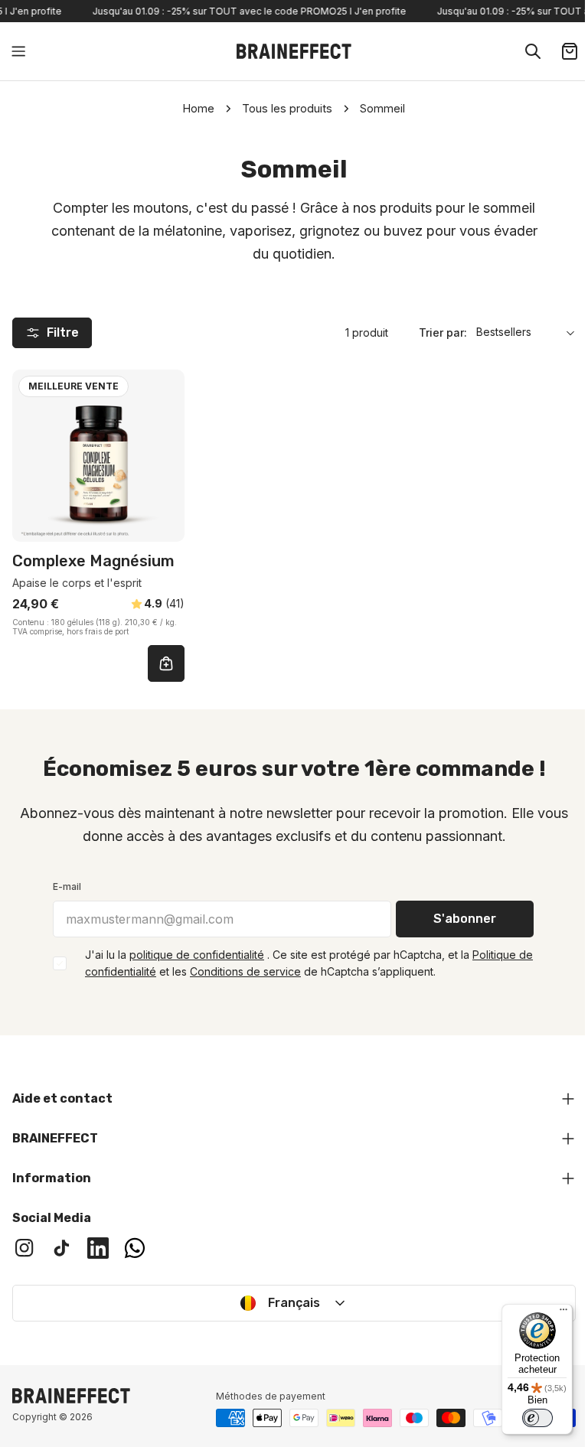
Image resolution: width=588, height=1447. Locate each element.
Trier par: (443, 332)
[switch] (526, 1418)
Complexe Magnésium (93, 561)
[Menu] (552, 1313)
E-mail (67, 886)
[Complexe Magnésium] (98, 456)
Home (198, 108)
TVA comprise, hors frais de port (70, 631)
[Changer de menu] (18, 51)
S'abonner (464, 918)
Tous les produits (287, 108)
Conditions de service (245, 971)
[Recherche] (533, 51)
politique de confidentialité (196, 954)
